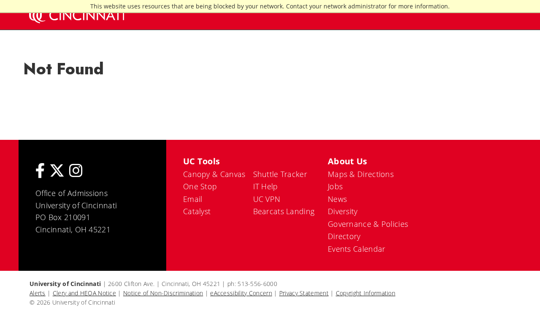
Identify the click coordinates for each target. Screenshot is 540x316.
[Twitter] (57, 170)
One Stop (200, 186)
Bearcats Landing (284, 211)
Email (192, 199)
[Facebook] (40, 170)
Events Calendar (357, 249)
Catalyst (197, 211)
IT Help (265, 186)
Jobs (335, 186)
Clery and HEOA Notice (84, 293)
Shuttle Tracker (280, 174)
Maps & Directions (361, 174)
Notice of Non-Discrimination (163, 293)
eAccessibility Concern (241, 293)
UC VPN (267, 199)
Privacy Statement (304, 293)
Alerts (38, 293)
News (337, 199)
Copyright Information (365, 293)
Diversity (343, 211)
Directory (344, 236)
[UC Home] (75, 15)
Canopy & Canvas (214, 174)
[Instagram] (76, 170)
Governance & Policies (368, 224)
